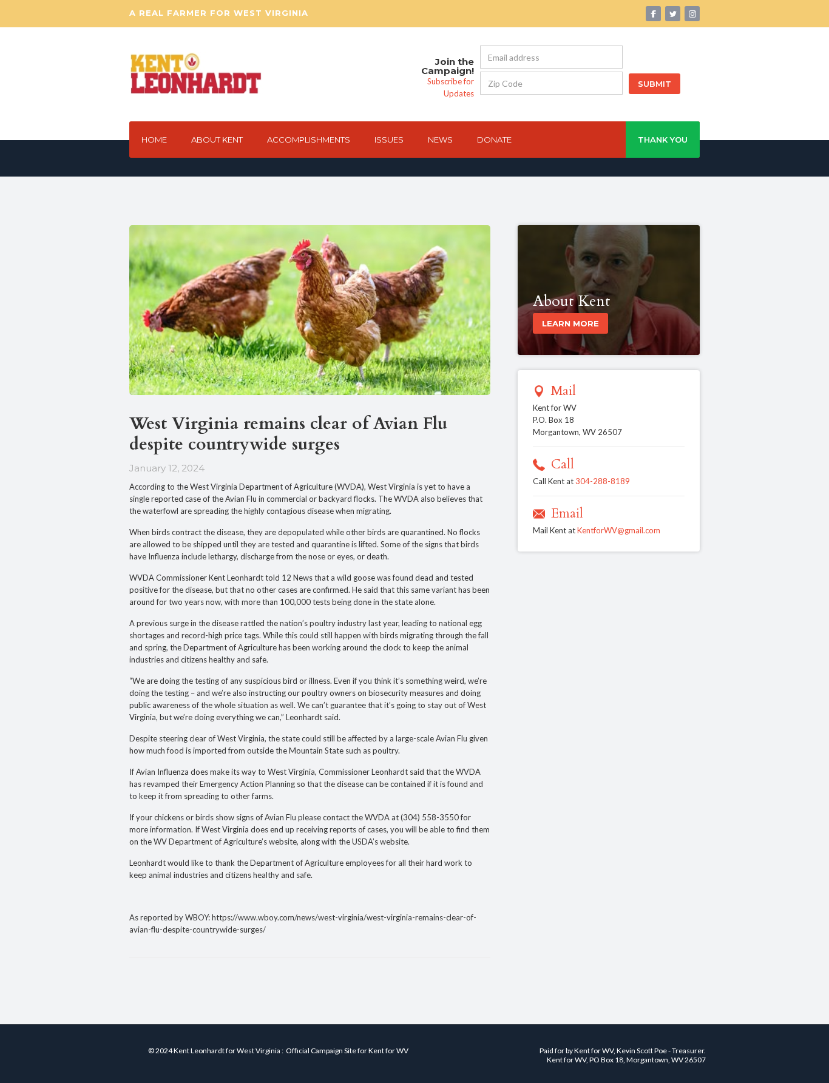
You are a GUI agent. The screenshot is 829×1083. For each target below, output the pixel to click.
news (440, 139)
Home (154, 139)
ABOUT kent (217, 139)
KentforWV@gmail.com (618, 530)
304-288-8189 (602, 481)
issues (389, 139)
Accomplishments (308, 139)
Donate (494, 139)
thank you (663, 139)
